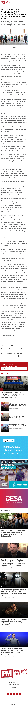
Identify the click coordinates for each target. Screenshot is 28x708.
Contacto (14, 690)
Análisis (14, 687)
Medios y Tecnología (14, 682)
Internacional (14, 689)
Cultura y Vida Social (14, 685)
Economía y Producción (14, 684)
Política (14, 681)
